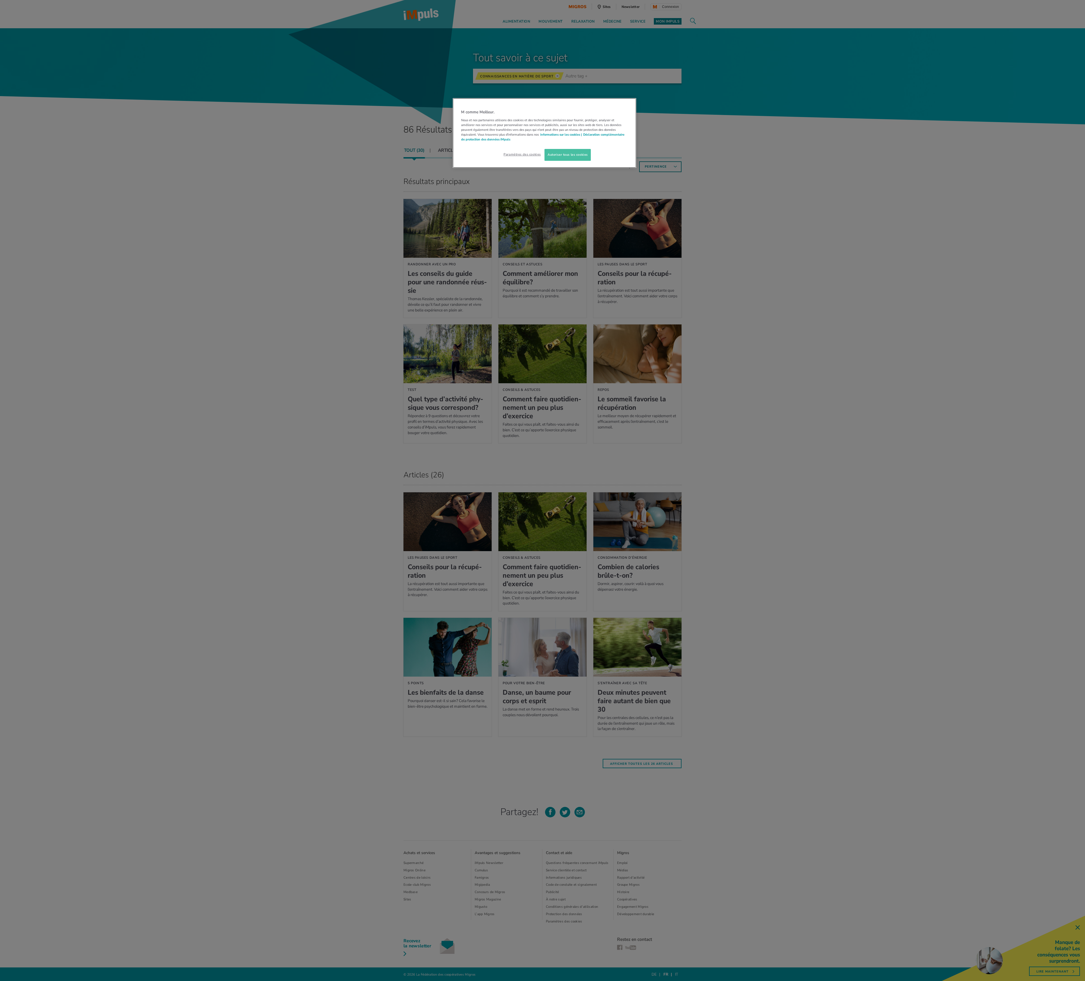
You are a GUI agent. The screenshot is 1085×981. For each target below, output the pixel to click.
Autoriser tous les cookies (568, 154)
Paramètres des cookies (522, 154)
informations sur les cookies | (561, 134)
